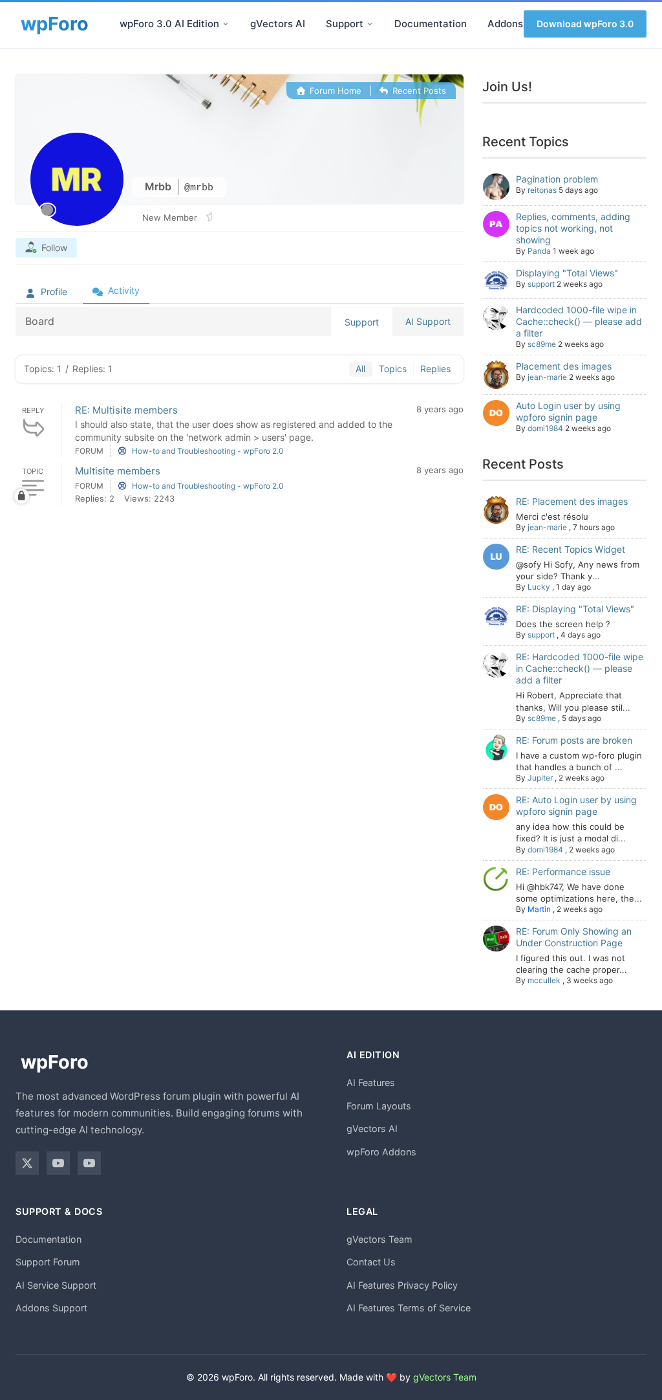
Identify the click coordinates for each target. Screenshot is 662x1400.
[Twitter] (27, 1163)
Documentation (430, 23)
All (360, 368)
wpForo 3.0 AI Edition (169, 23)
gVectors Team (379, 1239)
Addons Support (51, 1307)
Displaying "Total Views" (567, 272)
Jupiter (540, 778)
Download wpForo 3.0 (585, 23)
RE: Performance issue (563, 871)
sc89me (542, 344)
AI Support (428, 321)
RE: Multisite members (126, 410)
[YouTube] (58, 1163)
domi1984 (545, 428)
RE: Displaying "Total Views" (575, 608)
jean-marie (547, 377)
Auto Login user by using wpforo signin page (568, 411)
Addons (505, 23)
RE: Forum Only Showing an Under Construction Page (574, 937)
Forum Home (334, 90)
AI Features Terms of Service (409, 1307)
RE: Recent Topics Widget (570, 549)
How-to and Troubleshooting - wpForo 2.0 (208, 451)
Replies (435, 368)
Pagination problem (557, 178)
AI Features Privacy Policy (402, 1285)
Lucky (539, 587)
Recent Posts (418, 90)
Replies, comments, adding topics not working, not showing (573, 228)
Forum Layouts (379, 1105)
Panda (539, 251)
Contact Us (371, 1261)
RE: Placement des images (572, 501)
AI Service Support (56, 1285)
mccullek (544, 980)
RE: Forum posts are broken (574, 740)
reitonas (542, 190)
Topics (393, 368)
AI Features (371, 1082)
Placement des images (564, 366)
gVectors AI (277, 23)
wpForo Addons (381, 1151)
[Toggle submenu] (226, 24)
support (541, 284)
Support (344, 23)
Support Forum (48, 1261)
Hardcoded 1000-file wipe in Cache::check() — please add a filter (579, 321)
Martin (539, 909)
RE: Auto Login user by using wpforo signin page (576, 805)
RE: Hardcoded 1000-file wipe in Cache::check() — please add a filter (579, 668)
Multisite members (117, 471)
